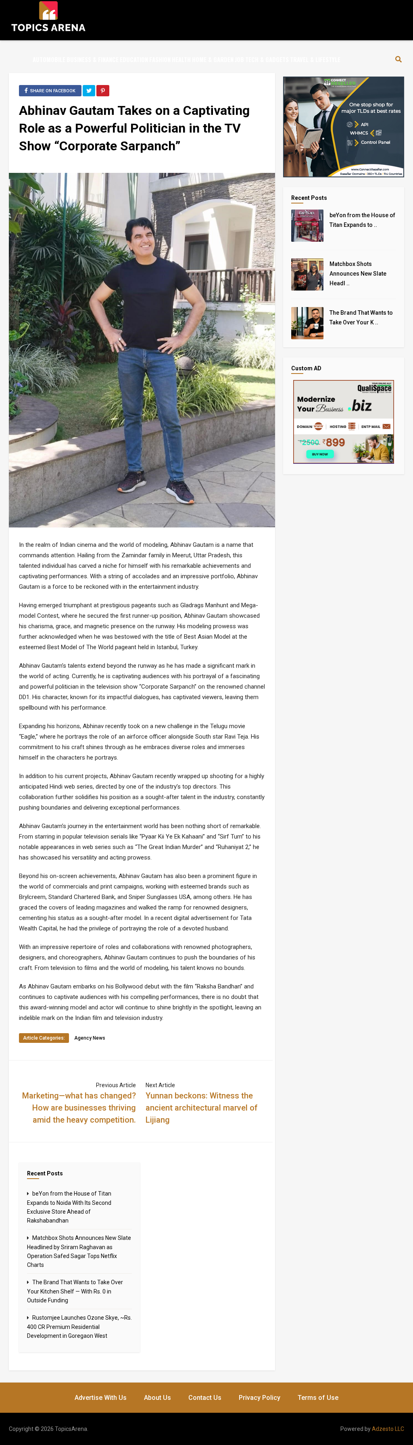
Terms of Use (318, 1397)
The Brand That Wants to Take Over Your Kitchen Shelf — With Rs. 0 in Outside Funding (75, 1291)
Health (181, 59)
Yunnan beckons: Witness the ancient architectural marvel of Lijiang (202, 1108)
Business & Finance (93, 59)
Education (134, 59)
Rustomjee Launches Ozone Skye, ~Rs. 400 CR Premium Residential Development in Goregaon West (79, 1326)
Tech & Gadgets (267, 59)
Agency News (89, 1038)
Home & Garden (213, 59)
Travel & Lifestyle (315, 59)
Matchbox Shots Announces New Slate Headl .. (358, 274)
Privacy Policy (259, 1397)
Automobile (49, 59)
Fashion (160, 59)
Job (239, 59)
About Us (157, 1397)
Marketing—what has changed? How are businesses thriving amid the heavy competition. (79, 1108)
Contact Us (204, 1397)
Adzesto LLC (388, 1429)
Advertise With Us (101, 1397)
